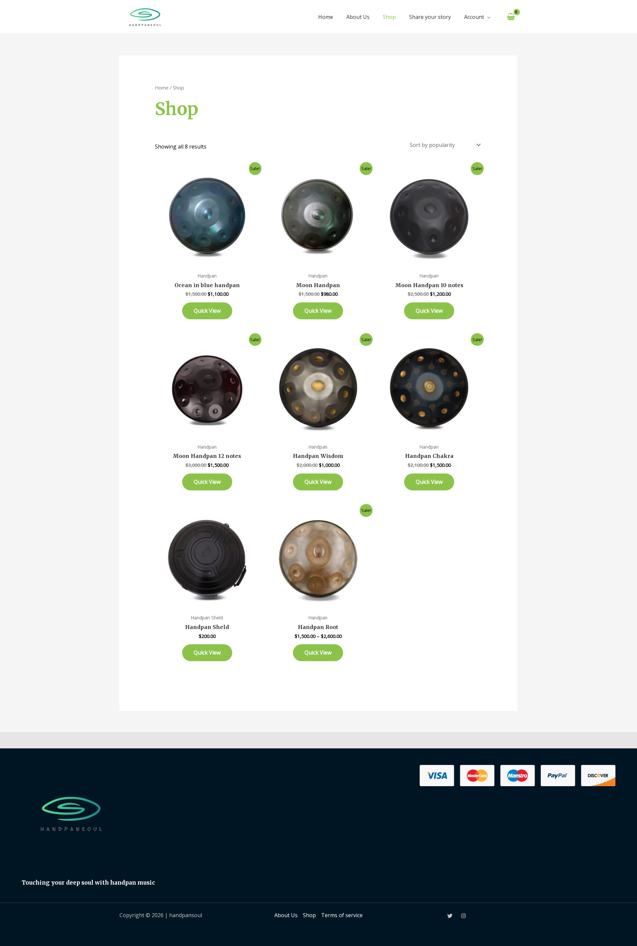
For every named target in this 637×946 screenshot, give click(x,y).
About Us (358, 17)
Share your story (430, 17)
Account (474, 17)
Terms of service (342, 915)
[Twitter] (450, 915)
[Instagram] (463, 915)
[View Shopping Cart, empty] (511, 17)
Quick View (207, 310)
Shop (389, 17)
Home (325, 17)
